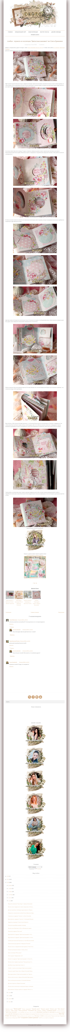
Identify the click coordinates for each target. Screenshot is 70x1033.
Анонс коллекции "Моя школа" (14, 952)
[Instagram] (36, 697)
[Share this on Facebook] (33, 583)
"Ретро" (44, 1010)
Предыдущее (61, 612)
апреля (10, 998)
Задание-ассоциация (30, 1014)
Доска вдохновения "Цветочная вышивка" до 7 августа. (20, 974)
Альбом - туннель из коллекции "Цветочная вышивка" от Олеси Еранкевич (35, 41)
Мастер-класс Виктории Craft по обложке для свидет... (20, 928)
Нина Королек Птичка (14, 641)
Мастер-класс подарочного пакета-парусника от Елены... (20, 906)
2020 (8, 876)
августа (10, 897)
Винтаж (35, 1012)
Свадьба (7, 1017)
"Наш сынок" (14, 1010)
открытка (29, 1015)
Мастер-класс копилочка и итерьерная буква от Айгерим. (20, 986)
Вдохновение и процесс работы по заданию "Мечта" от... (20, 989)
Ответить (11, 624)
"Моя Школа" (61, 1009)
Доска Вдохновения (22, 1014)
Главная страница (35, 612)
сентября (10, 894)
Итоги (43, 1014)
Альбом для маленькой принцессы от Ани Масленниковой (21, 940)
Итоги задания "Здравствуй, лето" (15, 955)
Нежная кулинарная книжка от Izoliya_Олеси (18, 949)
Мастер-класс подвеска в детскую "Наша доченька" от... (20, 961)
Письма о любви (39, 1016)
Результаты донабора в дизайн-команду (17, 925)
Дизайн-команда (13, 1014)
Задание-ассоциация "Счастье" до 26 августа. (18, 922)
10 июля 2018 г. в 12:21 (25, 641)
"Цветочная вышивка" (11, 1012)
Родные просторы (55, 1015)
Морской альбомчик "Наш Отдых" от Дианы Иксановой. (20, 903)
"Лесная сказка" (45, 1009)
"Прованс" (39, 1010)
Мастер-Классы (44, 32)
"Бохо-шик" (17, 1009)
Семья (10, 1017)
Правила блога (35, 34)
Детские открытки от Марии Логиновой (16, 983)
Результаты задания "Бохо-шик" (15, 931)
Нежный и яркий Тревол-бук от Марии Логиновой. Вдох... (20, 971)
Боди (25, 1012)
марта (9, 1001)
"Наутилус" (7, 1010)
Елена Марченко (13, 619)
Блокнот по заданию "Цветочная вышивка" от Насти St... (20, 958)
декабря (10, 885)
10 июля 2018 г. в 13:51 (24, 662)
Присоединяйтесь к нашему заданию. (35, 555)
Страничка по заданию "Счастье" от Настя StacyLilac (19, 916)
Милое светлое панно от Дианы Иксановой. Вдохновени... (20, 977)
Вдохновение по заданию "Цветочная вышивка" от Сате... (20, 937)
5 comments (41, 44)
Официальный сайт (20, 32)
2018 (8, 882)
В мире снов (31, 1012)
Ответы (12, 627)
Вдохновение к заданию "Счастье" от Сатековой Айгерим (20, 919)
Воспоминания (58, 1012)
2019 (8, 879)
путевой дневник (47, 1015)
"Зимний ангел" (36, 1009)
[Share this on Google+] (36, 583)
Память (33, 1015)
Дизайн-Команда (56, 32)
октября (10, 891)
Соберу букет (15, 1017)
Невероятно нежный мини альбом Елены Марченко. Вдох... (21, 913)
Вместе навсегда (49, 1012)
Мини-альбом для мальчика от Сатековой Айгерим (19, 980)
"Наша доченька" (22, 1010)
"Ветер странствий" (26, 1009)
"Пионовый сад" (32, 1010)
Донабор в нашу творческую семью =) (16, 965)
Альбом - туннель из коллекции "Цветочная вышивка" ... (20, 968)
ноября (10, 888)
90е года (19, 1012)
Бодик (28, 1012)
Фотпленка (44, 1017)
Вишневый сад (41, 1012)
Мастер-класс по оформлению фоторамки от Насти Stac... (21, 946)
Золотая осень (39, 1014)
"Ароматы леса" (9, 1009)
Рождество (62, 1015)
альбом (22, 1012)
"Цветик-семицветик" (61, 1010)
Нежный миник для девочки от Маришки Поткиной (19, 943)
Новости (19, 1015)
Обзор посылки (24, 1015)
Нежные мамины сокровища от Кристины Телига (27, 602)
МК (11, 1016)
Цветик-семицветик (50, 1017)
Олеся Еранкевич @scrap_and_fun (35, 47)
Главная (10, 32)
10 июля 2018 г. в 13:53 (27, 629)
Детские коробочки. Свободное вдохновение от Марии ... (20, 910)
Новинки (14, 1016)
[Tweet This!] (34, 583)
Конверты (47, 1014)
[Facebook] (33, 697)
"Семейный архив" (51, 1010)
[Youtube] (40, 697)
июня (9, 992)
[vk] (29, 697)
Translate (39, 868)
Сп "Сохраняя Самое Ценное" (28, 1017)
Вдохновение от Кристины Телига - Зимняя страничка (10, 602)
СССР (40, 1017)
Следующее (8, 612)
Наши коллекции (33, 32)
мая (9, 995)
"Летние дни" (53, 1009)
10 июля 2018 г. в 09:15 (23, 619)
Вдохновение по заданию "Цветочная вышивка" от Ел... (20, 934)
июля (9, 900)
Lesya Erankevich (16, 629)
